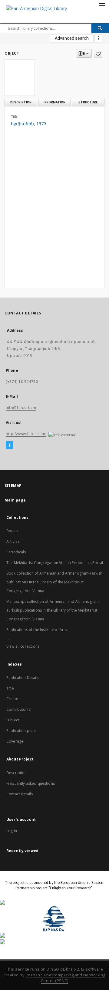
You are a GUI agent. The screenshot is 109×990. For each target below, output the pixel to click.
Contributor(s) (18, 709)
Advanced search (72, 38)
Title (10, 688)
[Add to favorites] (98, 54)
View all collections (22, 646)
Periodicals (16, 552)
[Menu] (102, 5)
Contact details (19, 794)
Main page (15, 500)
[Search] (100, 28)
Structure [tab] (88, 102)
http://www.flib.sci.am (26, 433)
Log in (11, 830)
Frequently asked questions (30, 783)
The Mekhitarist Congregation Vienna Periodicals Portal (54, 562)
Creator (13, 698)
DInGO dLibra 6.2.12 (66, 969)
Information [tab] (54, 102)
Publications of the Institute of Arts (36, 629)
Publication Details (22, 677)
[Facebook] (9, 445)
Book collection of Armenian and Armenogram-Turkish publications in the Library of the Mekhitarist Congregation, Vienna (54, 582)
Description (16, 772)
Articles (12, 541)
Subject (12, 720)
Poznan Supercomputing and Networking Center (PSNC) (65, 977)
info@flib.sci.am (21, 407)
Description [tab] (20, 102)
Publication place (21, 730)
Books (12, 530)
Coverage (14, 741)
